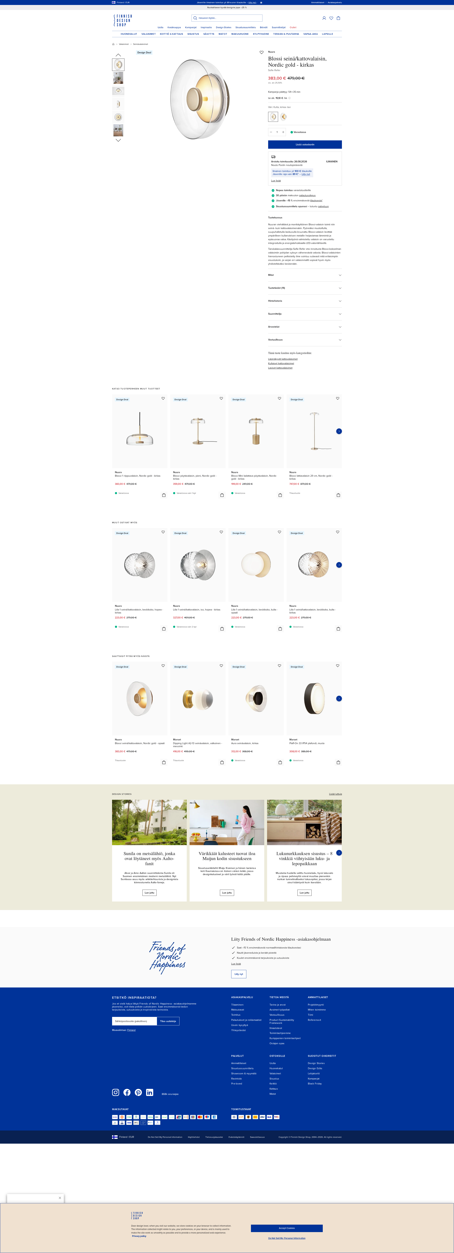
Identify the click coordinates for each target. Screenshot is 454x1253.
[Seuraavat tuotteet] (339, 431)
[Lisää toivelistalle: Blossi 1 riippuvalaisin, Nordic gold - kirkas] (163, 398)
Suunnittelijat (279, 27)
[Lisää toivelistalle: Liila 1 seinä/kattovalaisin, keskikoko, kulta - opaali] (279, 532)
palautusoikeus (307, 195)
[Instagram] (115, 1092)
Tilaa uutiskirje (168, 1021)
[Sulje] (60, 1198)
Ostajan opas (277, 1043)
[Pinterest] (138, 1092)
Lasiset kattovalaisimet (280, 367)
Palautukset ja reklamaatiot (246, 1020)
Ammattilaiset (238, 1063)
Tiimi (310, 1014)
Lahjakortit (314, 1073)
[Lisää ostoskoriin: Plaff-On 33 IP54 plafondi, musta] (338, 762)
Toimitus (235, 1014)
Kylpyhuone (261, 34)
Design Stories (223, 27)
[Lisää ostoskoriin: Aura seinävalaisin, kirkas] (280, 762)
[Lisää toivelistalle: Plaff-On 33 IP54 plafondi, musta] (338, 665)
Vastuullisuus (277, 1014)
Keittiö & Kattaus (171, 34)
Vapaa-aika (310, 34)
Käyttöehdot (194, 1137)
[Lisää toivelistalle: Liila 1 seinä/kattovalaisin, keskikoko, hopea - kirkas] (163, 532)
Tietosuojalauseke (214, 1137)
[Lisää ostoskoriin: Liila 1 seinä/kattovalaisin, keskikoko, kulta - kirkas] (338, 628)
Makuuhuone (240, 34)
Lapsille (327, 34)
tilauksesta (316, 200)
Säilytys (208, 34)
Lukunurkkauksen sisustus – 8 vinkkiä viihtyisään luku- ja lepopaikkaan (304, 858)
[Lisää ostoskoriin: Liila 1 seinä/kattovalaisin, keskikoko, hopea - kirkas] (163, 628)
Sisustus (193, 34)
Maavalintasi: (119, 1030)
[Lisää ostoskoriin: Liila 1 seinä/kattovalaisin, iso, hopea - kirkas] (222, 628)
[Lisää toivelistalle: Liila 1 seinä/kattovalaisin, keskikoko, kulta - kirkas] (338, 532)
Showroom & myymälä (243, 1073)
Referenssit (314, 1020)
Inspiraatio (206, 27)
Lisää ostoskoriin (305, 144)
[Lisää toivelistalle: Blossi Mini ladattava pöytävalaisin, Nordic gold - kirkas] (279, 398)
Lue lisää (236, 963)
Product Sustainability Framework (282, 1021)
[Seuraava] (339, 853)
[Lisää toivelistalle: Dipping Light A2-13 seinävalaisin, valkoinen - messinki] (221, 665)
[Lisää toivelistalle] (261, 52)
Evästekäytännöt (236, 1137)
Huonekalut (129, 34)
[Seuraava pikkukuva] (118, 140)
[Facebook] (127, 1092)
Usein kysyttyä (239, 1025)
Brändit (264, 27)
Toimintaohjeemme (280, 1033)
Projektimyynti (316, 1004)
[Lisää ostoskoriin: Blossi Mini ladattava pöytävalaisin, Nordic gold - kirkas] (280, 495)
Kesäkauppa (174, 27)
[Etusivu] (113, 44)
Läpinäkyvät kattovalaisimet (283, 359)
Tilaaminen (237, 1004)
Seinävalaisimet (140, 44)
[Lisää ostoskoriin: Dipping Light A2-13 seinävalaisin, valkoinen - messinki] (222, 762)
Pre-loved (236, 1083)
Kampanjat (190, 27)
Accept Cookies (287, 1228)
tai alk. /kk (277, 98)
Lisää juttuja (335, 794)
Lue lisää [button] (276, 180)
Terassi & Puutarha (286, 34)
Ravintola (236, 1078)
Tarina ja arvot (278, 1004)
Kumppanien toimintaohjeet (285, 1038)
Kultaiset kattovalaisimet (281, 363)
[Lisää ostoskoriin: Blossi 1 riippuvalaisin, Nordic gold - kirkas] (163, 495)
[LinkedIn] (149, 1092)
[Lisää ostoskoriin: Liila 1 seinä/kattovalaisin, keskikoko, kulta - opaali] (280, 628)
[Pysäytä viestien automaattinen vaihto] (261, 2)
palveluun (323, 206)
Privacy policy (139, 1236)
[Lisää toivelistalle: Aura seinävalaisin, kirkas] (279, 665)
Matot (223, 34)
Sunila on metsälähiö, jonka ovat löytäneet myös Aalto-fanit (149, 858)
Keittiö (273, 1083)
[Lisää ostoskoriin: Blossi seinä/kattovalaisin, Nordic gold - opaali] (163, 762)
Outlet (293, 27)
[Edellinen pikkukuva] (118, 55)
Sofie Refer (274, 70)
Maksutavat (237, 1009)
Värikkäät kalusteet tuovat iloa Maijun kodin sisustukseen (227, 855)
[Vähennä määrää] (270, 132)
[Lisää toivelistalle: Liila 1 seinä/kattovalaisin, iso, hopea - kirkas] (221, 532)
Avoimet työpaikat (280, 1009)
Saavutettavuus (257, 1137)
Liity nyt (306, 174)
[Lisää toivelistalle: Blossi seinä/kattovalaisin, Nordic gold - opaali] (163, 665)
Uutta (160, 27)
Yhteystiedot (238, 1030)
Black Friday (315, 1083)
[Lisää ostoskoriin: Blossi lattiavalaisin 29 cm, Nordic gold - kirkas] (338, 495)
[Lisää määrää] (283, 132)
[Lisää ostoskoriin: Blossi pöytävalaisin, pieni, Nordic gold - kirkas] (222, 495)
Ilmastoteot (276, 1028)
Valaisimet (149, 34)
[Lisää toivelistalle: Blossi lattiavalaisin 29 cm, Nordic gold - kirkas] (338, 398)
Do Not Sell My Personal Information (165, 1137)
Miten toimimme (317, 1009)
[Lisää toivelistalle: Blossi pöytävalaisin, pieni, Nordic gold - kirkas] (221, 398)
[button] (324, 18)
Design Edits (315, 1068)
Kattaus (274, 1088)
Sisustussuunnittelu (246, 27)
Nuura (271, 51)
